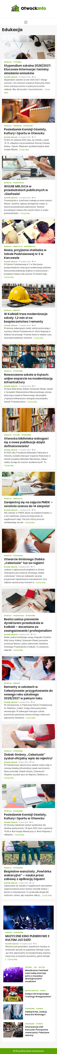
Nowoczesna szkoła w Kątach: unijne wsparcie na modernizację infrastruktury (28, 356)
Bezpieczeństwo (32, 990)
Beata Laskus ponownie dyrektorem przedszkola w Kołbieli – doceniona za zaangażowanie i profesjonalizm (28, 601)
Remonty (16, 310)
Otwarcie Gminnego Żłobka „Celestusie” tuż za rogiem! (28, 541)
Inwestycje (18, 246)
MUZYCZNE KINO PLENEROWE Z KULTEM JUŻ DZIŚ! (28, 918)
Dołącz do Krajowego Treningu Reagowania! (13, 994)
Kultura (16, 435)
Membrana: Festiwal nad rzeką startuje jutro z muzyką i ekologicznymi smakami (13, 974)
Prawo (42, 990)
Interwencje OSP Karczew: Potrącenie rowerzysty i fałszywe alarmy (13, 1029)
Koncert (8, 932)
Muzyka (42, 967)
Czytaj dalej (24, 150)
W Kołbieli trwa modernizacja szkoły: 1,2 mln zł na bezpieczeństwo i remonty (28, 295)
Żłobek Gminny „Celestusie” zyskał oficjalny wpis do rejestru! (28, 736)
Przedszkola (18, 183)
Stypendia (17, 62)
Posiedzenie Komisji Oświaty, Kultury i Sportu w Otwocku (28, 111)
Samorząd (17, 126)
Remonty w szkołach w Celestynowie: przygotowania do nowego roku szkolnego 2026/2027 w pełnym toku (28, 668)
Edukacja (8, 62)
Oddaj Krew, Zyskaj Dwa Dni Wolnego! (13, 1012)
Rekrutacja (17, 498)
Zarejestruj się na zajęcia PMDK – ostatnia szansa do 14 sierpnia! (28, 484)
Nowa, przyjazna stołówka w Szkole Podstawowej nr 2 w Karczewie (28, 232)
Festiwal (28, 967)
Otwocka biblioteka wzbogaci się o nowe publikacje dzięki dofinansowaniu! (28, 420)
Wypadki (39, 1024)
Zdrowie (39, 1008)
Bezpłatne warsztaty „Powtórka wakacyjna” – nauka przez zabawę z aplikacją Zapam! (28, 853)
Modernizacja (30, 246)
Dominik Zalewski (11, 77)
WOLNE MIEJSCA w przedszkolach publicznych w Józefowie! (28, 168)
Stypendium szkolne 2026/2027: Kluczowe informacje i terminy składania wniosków (28, 47)
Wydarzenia (28, 126)
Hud (35, 967)
